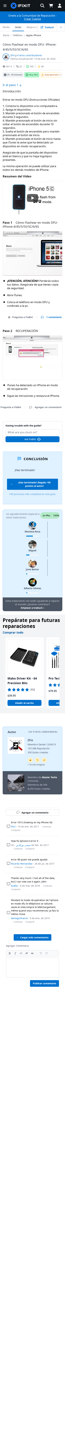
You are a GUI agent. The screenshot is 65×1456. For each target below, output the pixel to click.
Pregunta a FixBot (22, 317)
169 (32, 66)
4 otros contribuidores (29, 55)
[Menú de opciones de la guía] (61, 27)
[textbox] (32, 968)
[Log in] (59, 5)
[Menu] (5, 6)
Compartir (15, 830)
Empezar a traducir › (32, 607)
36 (42, 66)
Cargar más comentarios (34, 937)
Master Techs (49, 777)
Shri (13, 826)
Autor (12, 732)
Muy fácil (33, 74)
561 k (9, 66)
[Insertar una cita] (32, 953)
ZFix (12, 55)
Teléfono (17, 35)
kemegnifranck (19, 918)
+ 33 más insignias (36, 764)
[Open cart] (51, 5)
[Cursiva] (15, 953)
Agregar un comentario (32, 423)
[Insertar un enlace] (26, 953)
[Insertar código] (21, 953)
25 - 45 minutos (14, 74)
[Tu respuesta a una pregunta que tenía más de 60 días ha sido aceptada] (37, 760)
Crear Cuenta (32, 19)
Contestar (46, 826)
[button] (42, 5)
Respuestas (33, 27)
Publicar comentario (44, 983)
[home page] (20, 6)
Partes (6, 27)
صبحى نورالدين (23, 845)
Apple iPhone (33, 35)
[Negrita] (9, 953)
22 (20, 66)
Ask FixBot (30, 439)
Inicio (6, 35)
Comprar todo (13, 632)
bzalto (14, 885)
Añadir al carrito (24, 703)
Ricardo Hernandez (21, 863)
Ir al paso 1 (11, 85)
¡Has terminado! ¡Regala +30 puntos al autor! (34, 484)
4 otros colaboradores (45, 731)
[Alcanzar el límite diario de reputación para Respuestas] (30, 760)
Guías (18, 27)
